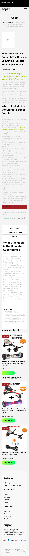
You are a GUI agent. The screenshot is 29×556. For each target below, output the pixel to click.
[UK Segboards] (6, 9)
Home (3, 22)
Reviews (14, 236)
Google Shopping (21, 218)
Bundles (10, 22)
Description (14, 228)
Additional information (14, 232)
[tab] (14, 228)
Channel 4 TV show (18, 194)
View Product (8, 352)
